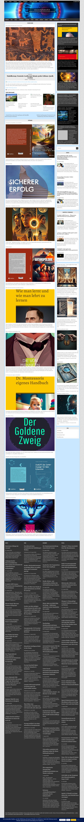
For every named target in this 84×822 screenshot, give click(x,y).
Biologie (41, 19)
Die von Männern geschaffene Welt (13, 248)
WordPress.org (60, 439)
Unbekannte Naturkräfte (11, 414)
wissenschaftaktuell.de (42, 10)
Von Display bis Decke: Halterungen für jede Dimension (11, 639)
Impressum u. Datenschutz (43, 1)
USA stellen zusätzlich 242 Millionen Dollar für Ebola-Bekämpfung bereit (51, 754)
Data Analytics (60, 364)
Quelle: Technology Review (11, 87)
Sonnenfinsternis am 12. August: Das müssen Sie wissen (68, 723)
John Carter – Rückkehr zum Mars (13, 122)
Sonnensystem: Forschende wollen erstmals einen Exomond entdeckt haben (69, 742)
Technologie (21, 19)
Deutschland (12, 89)
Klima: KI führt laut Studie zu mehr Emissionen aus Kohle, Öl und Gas (32, 591)
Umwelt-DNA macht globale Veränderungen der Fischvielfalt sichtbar (32, 689)
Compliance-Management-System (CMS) (14, 499)
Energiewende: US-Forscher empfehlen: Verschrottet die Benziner (32, 632)
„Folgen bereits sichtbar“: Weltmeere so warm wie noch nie (12, 721)
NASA (11, 19)
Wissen (10, 1)
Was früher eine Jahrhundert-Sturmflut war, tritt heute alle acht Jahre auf (32, 708)
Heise (26, 89)
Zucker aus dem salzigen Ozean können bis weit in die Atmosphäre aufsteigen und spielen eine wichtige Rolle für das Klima (32, 612)
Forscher (17, 89)
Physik (32, 19)
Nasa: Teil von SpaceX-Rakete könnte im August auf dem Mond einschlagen (70, 761)
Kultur (20, 1)
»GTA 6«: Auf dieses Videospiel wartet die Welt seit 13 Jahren (67, 236)
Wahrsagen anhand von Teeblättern (13, 455)
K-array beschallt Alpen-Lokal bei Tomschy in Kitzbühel (31, 669)
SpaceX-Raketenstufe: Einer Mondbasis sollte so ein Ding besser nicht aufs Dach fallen (69, 704)
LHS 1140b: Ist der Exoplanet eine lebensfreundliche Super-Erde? (69, 780)
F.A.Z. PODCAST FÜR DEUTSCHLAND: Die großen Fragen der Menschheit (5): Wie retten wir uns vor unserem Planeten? (13, 683)
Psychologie (56, 19)
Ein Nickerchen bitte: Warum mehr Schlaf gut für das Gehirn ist (36, 105)
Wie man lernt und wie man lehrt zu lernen (14, 204)
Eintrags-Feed (60, 435)
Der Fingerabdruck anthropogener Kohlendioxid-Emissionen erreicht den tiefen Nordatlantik (12, 660)
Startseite (7, 19)
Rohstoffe (30, 89)
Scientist (26, 79)
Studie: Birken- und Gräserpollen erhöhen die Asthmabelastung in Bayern (51, 585)
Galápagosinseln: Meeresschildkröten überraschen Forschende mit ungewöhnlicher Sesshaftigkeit (13, 567)
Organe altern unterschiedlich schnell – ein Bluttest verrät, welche (51, 694)
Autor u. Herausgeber (33, 1)
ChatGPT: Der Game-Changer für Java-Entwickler (16, 373)
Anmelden (59, 433)
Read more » (63, 326)
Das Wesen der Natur (62, 69)
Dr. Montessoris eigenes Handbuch (13, 291)
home (6, 1)
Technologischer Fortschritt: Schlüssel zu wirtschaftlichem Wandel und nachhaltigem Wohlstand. (67, 126)
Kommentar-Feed (60, 437)
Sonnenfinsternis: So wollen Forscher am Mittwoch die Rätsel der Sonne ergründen (69, 664)
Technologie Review (36, 89)
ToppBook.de (25, 1)
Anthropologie (9, 163)
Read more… (45, 564)
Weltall (16, 19)
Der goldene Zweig (9, 332)
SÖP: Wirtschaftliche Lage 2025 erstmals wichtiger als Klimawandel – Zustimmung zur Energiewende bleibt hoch (67, 196)
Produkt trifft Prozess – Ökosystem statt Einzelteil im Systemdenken (66, 218)
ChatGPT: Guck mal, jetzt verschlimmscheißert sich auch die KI (67, 252)
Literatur (15, 1)
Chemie (51, 19)
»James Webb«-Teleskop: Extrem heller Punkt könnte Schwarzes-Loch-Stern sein (69, 645)
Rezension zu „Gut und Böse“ (63, 299)
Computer (27, 19)
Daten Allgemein (63, 19)
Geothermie (22, 89)
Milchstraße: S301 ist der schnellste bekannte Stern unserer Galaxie (69, 587)
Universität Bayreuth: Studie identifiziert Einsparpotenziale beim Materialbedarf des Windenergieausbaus (67, 160)
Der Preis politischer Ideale (62, 331)
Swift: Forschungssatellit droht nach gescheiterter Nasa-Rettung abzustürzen (69, 568)
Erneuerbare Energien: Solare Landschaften (65, 180)
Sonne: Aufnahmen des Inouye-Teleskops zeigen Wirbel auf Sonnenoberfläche (70, 685)
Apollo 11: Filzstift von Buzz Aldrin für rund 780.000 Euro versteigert (70, 798)
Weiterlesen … (60, 210)
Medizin (46, 19)
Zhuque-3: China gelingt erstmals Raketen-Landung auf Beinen (69, 605)
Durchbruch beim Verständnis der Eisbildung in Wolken (32, 550)
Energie (36, 19)
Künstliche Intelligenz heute (63, 396)
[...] (38, 66)
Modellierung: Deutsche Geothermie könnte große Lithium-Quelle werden (30, 77)
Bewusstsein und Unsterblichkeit (12, 69)
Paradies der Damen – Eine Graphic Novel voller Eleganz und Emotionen (67, 268)
